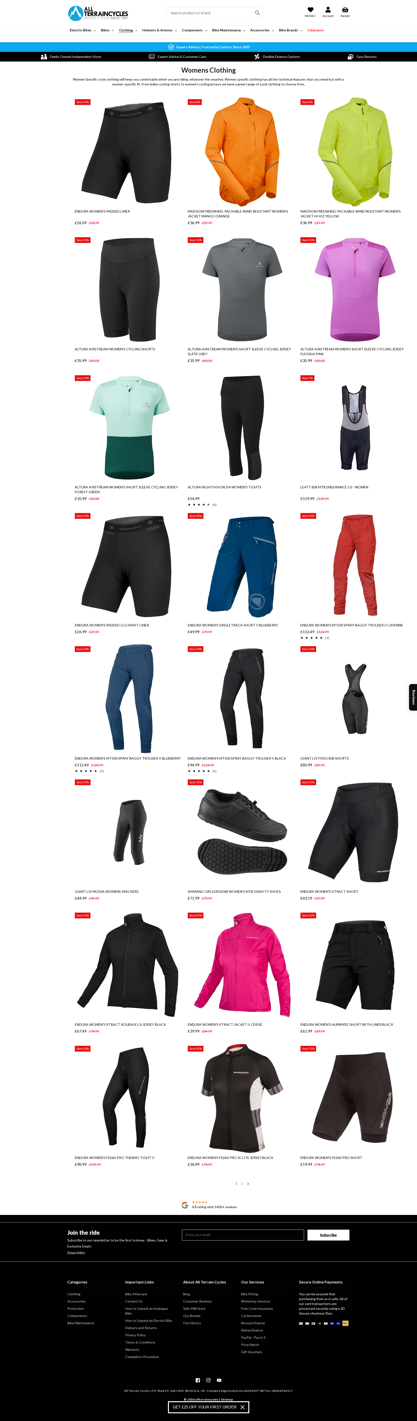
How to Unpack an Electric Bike (148, 1320)
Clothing (73, 1294)
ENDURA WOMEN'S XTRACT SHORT (329, 891)
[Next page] (248, 1184)
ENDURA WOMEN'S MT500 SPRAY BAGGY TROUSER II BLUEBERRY (128, 758)
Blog (186, 1294)
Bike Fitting (249, 1294)
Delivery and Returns (141, 1328)
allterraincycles (206, 1399)
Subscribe (328, 1235)
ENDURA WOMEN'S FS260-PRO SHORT (331, 1158)
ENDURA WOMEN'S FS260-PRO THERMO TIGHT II (114, 1158)
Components (77, 1316)
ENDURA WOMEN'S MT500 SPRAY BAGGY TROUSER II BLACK (237, 758)
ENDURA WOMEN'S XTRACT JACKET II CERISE (225, 1024)
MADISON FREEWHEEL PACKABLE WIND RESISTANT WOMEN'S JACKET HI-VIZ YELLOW (350, 213)
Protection (75, 1308)
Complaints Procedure (142, 1357)
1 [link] (236, 1183)
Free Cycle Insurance (257, 1308)
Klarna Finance (252, 1330)
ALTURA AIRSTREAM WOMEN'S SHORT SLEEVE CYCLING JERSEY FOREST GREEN (126, 489)
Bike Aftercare (136, 1294)
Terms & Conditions (140, 1342)
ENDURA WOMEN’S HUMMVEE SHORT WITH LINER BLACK (346, 1024)
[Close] (242, 1407)
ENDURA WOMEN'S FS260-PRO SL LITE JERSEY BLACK (230, 1158)
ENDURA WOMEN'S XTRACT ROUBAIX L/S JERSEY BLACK (120, 1024)
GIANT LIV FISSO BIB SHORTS (324, 758)
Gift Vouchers (251, 1352)
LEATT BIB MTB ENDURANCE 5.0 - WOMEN (334, 487)
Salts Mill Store (194, 1308)
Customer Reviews (197, 1301)
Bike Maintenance (80, 1323)
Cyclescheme (251, 1316)
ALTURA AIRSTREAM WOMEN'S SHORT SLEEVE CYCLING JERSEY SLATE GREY (239, 351)
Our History (192, 1323)
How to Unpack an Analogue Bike (146, 1310)
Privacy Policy (76, 1252)
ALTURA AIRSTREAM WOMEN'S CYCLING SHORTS (115, 349)
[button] (82, 30)
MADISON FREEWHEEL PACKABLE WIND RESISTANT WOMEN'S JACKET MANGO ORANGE (238, 213)
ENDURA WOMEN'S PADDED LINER (102, 211)
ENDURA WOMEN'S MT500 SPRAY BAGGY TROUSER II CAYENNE (351, 625)
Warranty (132, 1349)
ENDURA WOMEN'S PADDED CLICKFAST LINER (112, 625)
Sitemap (227, 1399)
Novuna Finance (253, 1323)
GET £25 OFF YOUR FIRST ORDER (205, 1407)
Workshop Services (255, 1301)
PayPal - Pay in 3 (253, 1337)
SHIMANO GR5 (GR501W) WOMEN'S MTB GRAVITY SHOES (234, 891)
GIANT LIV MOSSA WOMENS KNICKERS (107, 891)
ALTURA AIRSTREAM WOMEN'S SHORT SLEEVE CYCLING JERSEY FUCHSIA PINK (352, 351)
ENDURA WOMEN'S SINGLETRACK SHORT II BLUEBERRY (233, 625)
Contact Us (134, 1301)
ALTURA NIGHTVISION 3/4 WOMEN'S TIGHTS (224, 487)
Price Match (250, 1345)
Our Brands (192, 1316)
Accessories (76, 1301)
